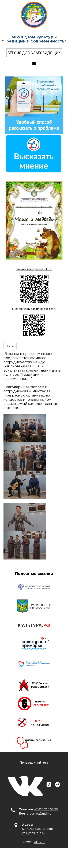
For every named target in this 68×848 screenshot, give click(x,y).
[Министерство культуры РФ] (34, 587)
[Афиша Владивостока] (34, 644)
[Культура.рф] (34, 625)
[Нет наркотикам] (34, 722)
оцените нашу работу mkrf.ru (34, 269)
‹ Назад (10, 346)
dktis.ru (39, 842)
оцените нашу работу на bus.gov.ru (34, 309)
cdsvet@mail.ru (41, 813)
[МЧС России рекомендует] (34, 684)
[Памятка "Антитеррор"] (34, 703)
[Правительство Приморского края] (34, 606)
